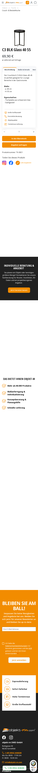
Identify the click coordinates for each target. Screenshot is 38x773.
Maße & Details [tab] (24, 70)
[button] (14, 768)
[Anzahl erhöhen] (34, 131)
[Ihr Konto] (31, 2)
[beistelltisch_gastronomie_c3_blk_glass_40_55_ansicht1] (19, 30)
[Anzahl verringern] (4, 131)
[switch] (33, 770)
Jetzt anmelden (19, 660)
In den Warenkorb (19, 138)
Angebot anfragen (19, 145)
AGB (30, 648)
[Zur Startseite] (19, 730)
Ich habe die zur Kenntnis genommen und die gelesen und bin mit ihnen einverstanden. (18, 648)
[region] (19, 30)
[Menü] (3, 2)
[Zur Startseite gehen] (15, 2)
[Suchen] (27, 2)
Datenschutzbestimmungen (16, 646)
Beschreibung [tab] (10, 70)
